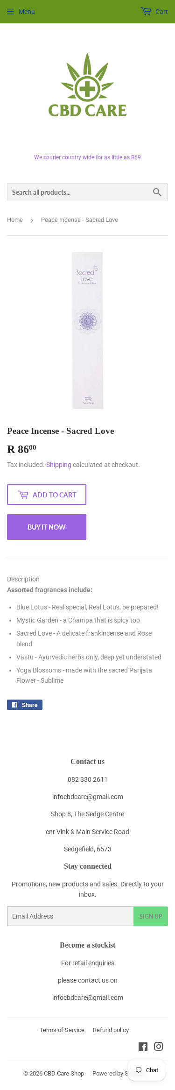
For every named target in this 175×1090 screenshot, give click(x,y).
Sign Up (151, 916)
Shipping (58, 464)
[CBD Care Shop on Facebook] (143, 1048)
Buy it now (47, 527)
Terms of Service (62, 1029)
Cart (161, 11)
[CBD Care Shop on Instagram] (158, 1048)
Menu (27, 11)
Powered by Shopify (118, 1073)
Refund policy (111, 1029)
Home (15, 219)
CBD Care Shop (64, 1073)
